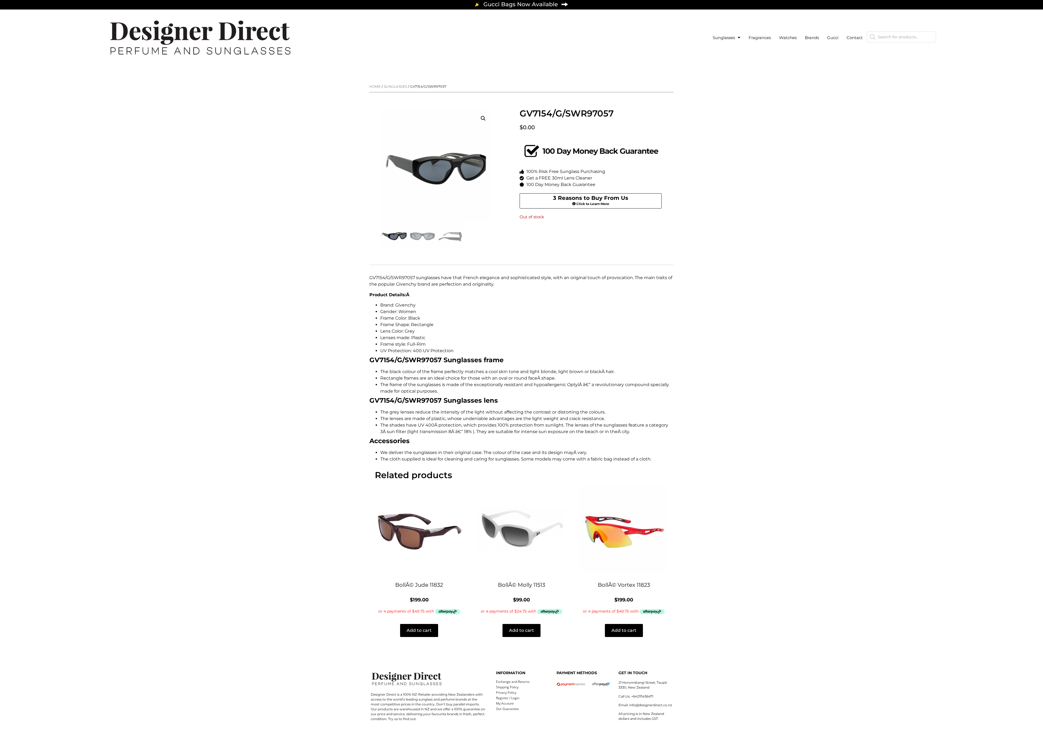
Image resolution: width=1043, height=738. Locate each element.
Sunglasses (724, 37)
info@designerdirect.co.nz (650, 705)
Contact (855, 37)
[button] (483, 118)
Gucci (832, 37)
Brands (812, 37)
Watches (788, 37)
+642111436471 (642, 696)
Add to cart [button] (419, 630)
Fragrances (760, 37)
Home (375, 86)
